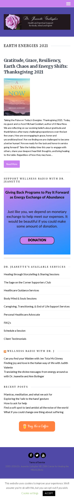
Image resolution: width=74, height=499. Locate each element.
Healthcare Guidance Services (21, 290)
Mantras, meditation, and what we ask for (28, 394)
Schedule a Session (14, 330)
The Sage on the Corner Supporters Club (27, 282)
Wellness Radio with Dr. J (31, 351)
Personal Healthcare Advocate (22, 314)
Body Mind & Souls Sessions (20, 298)
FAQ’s (7, 322)
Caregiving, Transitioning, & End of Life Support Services (37, 306)
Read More (11, 164)
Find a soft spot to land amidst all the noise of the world (36, 407)
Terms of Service (37, 462)
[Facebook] (31, 455)
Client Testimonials (15, 338)
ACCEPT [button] (49, 493)
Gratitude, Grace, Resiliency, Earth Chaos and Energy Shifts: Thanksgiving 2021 (36, 66)
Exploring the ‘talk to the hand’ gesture (26, 398)
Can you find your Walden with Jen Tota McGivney (33, 358)
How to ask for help (15, 403)
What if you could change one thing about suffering (34, 412)
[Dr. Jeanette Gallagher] (37, 27)
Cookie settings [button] (29, 493)
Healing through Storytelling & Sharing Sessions (31, 274)
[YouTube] (43, 455)
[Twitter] (37, 455)
